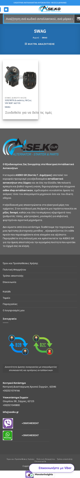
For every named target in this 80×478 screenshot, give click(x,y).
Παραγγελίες (10, 304)
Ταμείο (6, 298)
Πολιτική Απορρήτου (14, 269)
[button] (6, 9)
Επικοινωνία (9, 282)
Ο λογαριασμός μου (14, 310)
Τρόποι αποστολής (13, 275)
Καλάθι (7, 291)
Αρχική (36, 37)
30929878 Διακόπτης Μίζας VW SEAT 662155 (18, 101)
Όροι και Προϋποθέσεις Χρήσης (20, 263)
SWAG (7, 107)
